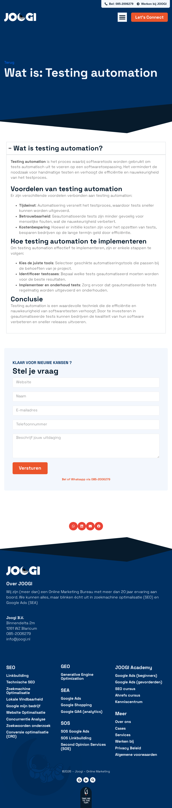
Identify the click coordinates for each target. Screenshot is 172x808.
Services (122, 735)
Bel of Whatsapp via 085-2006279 (86, 479)
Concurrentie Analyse (25, 719)
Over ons (123, 722)
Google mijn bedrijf (23, 706)
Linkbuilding (17, 676)
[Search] (92, 780)
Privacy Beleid (128, 748)
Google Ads (71, 699)
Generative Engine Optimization (77, 677)
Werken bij (124, 741)
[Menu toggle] (122, 17)
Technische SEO (20, 682)
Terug (9, 62)
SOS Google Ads (75, 731)
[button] (73, 526)
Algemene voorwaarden (136, 755)
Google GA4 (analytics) (81, 712)
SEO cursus (125, 689)
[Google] (79, 780)
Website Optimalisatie (25, 713)
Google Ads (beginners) (136, 676)
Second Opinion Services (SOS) (83, 747)
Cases (120, 728)
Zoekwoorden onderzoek (28, 726)
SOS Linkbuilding (76, 738)
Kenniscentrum (128, 702)
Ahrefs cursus (127, 695)
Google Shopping (76, 705)
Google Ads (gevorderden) (138, 682)
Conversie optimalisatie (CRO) (27, 734)
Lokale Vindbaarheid (24, 699)
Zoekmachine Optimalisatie (18, 691)
